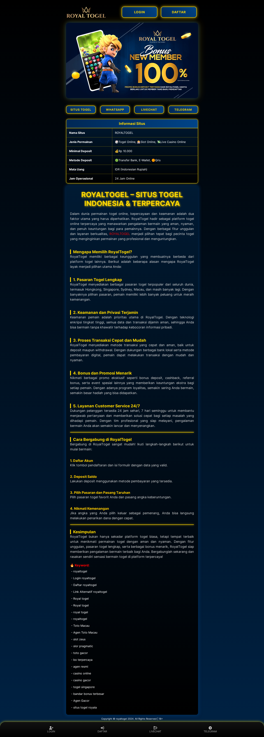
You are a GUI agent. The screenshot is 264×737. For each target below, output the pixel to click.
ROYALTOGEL (119, 234)
